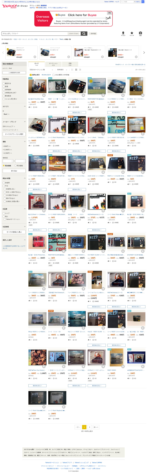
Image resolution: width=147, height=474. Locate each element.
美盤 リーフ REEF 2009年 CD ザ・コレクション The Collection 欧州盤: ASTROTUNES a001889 (77, 255)
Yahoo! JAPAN (109, 1)
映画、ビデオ (72, 449)
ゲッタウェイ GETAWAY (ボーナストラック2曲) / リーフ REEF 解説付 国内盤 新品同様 (37, 137)
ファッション (54, 452)
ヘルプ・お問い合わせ (93, 468)
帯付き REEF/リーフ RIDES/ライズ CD (37, 331)
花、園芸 (37, 455)
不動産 (94, 455)
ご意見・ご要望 (80, 468)
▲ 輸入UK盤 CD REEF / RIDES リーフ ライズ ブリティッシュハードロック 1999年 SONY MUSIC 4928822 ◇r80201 (136, 331)
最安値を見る (76, 112)
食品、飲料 (92, 452)
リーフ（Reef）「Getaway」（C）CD (97, 137)
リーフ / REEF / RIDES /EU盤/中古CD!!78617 (37, 176)
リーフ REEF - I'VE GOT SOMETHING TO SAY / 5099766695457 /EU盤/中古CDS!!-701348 (57, 176)
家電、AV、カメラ (50, 449)
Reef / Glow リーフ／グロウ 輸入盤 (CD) (77, 137)
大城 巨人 (138, 1)
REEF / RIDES (112, 370)
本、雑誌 (63, 449)
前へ (3, 53)
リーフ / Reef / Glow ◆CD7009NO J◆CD (37, 410)
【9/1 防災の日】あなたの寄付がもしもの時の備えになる (22, 2)
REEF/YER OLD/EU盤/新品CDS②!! (57, 255)
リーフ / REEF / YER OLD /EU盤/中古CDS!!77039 (117, 137)
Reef (61, 39)
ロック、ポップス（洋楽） (30, 39)
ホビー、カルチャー (94, 449)
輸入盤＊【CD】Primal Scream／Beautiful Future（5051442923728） (37, 255)
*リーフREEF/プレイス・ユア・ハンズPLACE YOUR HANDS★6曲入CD (77, 292)
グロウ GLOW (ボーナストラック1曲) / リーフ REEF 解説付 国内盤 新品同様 (77, 99)
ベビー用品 (61, 455)
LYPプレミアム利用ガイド (87, 466)
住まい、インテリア (103, 452)
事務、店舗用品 (28, 455)
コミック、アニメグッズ (83, 455)
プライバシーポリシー (47, 466)
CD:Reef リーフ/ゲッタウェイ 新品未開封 (97, 370)
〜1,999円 (7, 150)
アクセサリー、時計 (65, 452)
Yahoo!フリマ (67, 462)
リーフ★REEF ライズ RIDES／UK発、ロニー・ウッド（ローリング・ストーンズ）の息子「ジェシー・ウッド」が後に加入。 (136, 137)
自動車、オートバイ (43, 452)
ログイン (32, 7)
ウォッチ (132, 35)
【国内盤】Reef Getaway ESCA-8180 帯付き (57, 292)
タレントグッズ (70, 455)
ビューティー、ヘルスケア (80, 452)
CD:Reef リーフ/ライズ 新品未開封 (77, 370)
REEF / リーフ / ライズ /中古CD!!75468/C (77, 176)
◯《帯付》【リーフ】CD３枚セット (136, 99)
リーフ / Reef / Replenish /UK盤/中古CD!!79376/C (57, 137)
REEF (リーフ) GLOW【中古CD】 (117, 176)
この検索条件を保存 (14, 72)
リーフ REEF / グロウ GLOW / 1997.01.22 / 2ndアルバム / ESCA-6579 (117, 331)
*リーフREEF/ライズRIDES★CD (37, 292)
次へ (143, 53)
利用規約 (74, 466)
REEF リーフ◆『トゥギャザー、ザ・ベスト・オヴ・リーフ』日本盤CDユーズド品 (57, 99)
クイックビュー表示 (80, 69)
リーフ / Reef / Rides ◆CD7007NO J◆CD (117, 214)
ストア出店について (67, 468)
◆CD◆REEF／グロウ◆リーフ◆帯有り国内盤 (136, 292)
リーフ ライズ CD (54, 331)
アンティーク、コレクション (110, 449)
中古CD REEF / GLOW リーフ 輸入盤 (97, 331)
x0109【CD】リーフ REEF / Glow (97, 176)
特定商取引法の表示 (53, 468)
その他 (108, 455)
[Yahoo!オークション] (15, 5)
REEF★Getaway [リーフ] (115, 292)
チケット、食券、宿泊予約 (48, 455)
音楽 (15, 39)
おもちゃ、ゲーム (82, 449)
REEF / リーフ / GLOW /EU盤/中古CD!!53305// (136, 176)
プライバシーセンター (63, 466)
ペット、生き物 (114, 452)
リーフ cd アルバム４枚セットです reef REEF (97, 292)
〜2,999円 (7, 153)
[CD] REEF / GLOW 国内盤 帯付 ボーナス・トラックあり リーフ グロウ (136, 255)
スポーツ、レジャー (30, 452)
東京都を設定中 (46, 75)
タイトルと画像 (72, 69)
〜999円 (7, 146)
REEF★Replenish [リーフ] (95, 214)
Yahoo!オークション (52, 462)
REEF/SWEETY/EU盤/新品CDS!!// (97, 99)
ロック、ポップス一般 (47, 39)
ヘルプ (117, 1)
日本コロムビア (9, 126)
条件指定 (93, 33)
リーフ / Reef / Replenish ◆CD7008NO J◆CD (57, 410)
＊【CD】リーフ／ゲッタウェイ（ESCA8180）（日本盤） (57, 370)
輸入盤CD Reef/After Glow (36, 99)
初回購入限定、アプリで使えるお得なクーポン (53, 7)
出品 (140, 35)
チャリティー (101, 455)
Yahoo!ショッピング (82, 462)
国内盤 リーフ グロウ (76, 214)
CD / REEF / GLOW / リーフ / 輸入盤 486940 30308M (97, 255)
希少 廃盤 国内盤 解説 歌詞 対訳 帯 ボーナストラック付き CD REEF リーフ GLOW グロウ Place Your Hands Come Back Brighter (117, 255)
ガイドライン (102, 466)
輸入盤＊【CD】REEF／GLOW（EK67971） (136, 214)
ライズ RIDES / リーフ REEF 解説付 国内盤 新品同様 (117, 99)
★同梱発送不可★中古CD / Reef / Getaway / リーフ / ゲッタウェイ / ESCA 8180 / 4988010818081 (136, 370)
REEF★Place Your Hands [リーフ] (37, 370)
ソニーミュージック (10, 130)
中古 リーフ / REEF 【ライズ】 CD (77, 331)
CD (20, 39)
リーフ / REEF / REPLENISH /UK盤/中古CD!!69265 (57, 214)
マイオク (123, 35)
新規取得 (44, 5)
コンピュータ (40, 449)
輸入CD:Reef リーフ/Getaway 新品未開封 (37, 214)
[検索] (143, 1)
